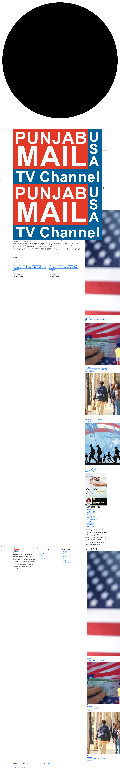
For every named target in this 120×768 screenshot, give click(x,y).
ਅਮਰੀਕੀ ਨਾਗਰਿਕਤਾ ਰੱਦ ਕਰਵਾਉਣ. (95, 709)
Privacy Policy (23, 767)
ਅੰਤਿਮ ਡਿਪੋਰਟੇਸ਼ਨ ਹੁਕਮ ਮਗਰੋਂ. (96, 660)
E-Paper (41, 555)
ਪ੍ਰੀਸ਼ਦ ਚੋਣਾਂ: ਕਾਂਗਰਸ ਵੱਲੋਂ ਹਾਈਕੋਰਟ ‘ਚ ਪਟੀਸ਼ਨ (29, 268)
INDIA (64, 553)
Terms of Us (16, 767)
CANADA (65, 557)
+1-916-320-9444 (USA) (53, 124)
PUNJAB (65, 552)
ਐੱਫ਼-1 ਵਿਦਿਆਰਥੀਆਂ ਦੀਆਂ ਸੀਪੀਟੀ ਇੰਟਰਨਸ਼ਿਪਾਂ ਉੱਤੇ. (94, 420)
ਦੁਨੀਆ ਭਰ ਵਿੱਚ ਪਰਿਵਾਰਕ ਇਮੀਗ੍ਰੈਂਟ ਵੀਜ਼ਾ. (93, 470)
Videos (41, 557)
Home (40, 552)
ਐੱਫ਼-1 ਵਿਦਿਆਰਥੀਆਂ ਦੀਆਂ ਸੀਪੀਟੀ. (96, 760)
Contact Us (42, 558)
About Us (41, 553)
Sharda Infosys (48, 764)
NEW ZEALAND (67, 562)
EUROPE (65, 558)
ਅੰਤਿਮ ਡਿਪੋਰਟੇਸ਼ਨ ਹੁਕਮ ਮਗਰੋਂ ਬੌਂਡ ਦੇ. (95, 320)
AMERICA (87, 317)
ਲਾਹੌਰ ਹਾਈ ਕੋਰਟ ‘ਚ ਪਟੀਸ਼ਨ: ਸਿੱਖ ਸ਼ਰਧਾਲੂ (63, 268)
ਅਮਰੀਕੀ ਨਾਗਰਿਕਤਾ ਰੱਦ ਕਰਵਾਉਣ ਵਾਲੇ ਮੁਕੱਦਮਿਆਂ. (96, 370)
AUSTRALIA (66, 560)
